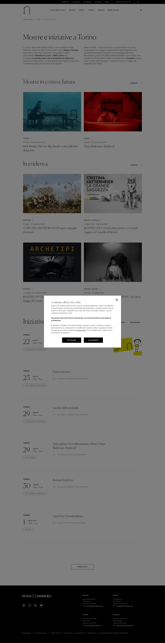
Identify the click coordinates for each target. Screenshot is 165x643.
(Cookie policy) (81, 330)
